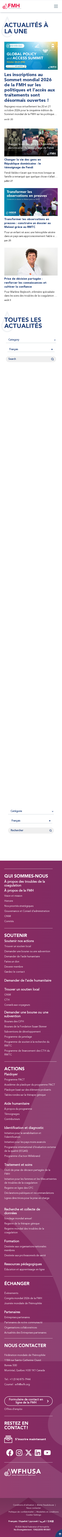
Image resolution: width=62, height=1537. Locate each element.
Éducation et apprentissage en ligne (24, 1269)
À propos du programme (18, 1109)
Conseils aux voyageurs (17, 1005)
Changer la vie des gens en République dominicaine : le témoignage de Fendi (22, 164)
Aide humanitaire (16, 1103)
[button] (30, 349)
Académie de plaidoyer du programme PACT (29, 1085)
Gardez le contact (14, 972)
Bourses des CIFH (14, 1021)
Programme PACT (14, 1079)
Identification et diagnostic (24, 1128)
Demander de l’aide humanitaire (22, 956)
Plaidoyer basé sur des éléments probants (27, 1090)
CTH (7, 1000)
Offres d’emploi (13, 1409)
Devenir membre (13, 967)
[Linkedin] (38, 1452)
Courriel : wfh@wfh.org (17, 1384)
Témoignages (11, 1114)
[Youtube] (47, 1452)
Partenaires (12, 1312)
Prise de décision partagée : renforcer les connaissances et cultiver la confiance (25, 283)
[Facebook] (9, 1452)
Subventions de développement (22, 1032)
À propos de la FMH (19, 890)
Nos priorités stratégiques (18, 906)
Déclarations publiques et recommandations (29, 1193)
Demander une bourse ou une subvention (27, 951)
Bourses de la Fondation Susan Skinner (25, 1026)
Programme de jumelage (18, 1037)
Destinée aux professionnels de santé (25, 1255)
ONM (7, 916)
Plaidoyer (11, 1074)
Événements (11, 1293)
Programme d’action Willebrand (22, 1156)
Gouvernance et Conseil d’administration (27, 911)
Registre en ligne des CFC (18, 1188)
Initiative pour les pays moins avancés (25, 1142)
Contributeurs (12, 1119)
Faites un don (11, 961)
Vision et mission (13, 896)
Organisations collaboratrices (20, 1327)
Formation (11, 1241)
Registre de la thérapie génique (22, 1223)
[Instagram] (19, 1452)
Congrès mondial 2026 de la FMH (23, 1298)
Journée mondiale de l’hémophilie (23, 1303)
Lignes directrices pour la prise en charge (26, 1198)
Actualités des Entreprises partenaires (25, 1333)
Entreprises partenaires (17, 1317)
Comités (9, 921)
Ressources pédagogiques (23, 1264)
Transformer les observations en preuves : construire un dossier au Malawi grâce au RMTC (27, 223)
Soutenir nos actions (19, 941)
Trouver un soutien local (17, 946)
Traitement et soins (18, 1165)
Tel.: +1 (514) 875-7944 (17, 1379)
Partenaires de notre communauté (23, 1322)
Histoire (8, 901)
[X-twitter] (28, 1452)
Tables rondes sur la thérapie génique (25, 1095)
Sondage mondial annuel (18, 1218)
